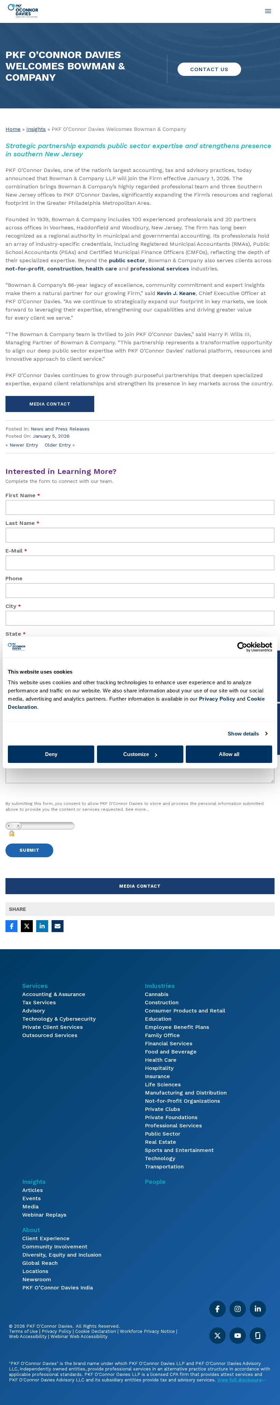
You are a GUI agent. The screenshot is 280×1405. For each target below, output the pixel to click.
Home (12, 129)
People (155, 1181)
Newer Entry (24, 445)
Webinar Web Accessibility (79, 1336)
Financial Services (168, 1043)
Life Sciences (163, 1084)
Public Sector (162, 1133)
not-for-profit (24, 268)
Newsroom (36, 1279)
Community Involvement (54, 1246)
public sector (127, 260)
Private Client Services (52, 1027)
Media (30, 1206)
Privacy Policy (56, 1331)
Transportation (164, 1166)
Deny (51, 754)
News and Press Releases (60, 429)
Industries (160, 985)
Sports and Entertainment (179, 1150)
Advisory (33, 1010)
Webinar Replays (44, 1214)
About (31, 1229)
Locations (35, 1271)
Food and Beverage (171, 1051)
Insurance (157, 1076)
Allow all (229, 754)
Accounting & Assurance (53, 994)
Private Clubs (162, 1109)
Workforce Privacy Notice (147, 1331)
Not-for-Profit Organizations (182, 1101)
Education (158, 1019)
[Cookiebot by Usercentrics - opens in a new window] (242, 647)
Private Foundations (171, 1117)
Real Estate (160, 1142)
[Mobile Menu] (268, 11)
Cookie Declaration (95, 1331)
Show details (243, 734)
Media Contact (49, 404)
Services (35, 985)
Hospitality (159, 1068)
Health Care (161, 1060)
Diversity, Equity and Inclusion (61, 1254)
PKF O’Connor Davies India (57, 1287)
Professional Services (173, 1125)
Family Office (162, 1035)
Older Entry (58, 445)
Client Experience (46, 1238)
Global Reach (40, 1263)
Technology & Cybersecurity (59, 1019)
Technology (160, 1158)
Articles (32, 1190)
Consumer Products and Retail (185, 1010)
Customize (136, 754)
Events (31, 1198)
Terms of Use (23, 1331)
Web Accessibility (28, 1336)
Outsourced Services (49, 1035)
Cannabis (156, 994)
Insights (36, 129)
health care (101, 268)
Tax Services (39, 1002)
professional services (159, 268)
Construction (162, 1002)
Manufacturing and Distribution (186, 1092)
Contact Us (209, 69)
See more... (137, 809)
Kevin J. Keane (176, 293)
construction (65, 268)
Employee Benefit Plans (177, 1027)
